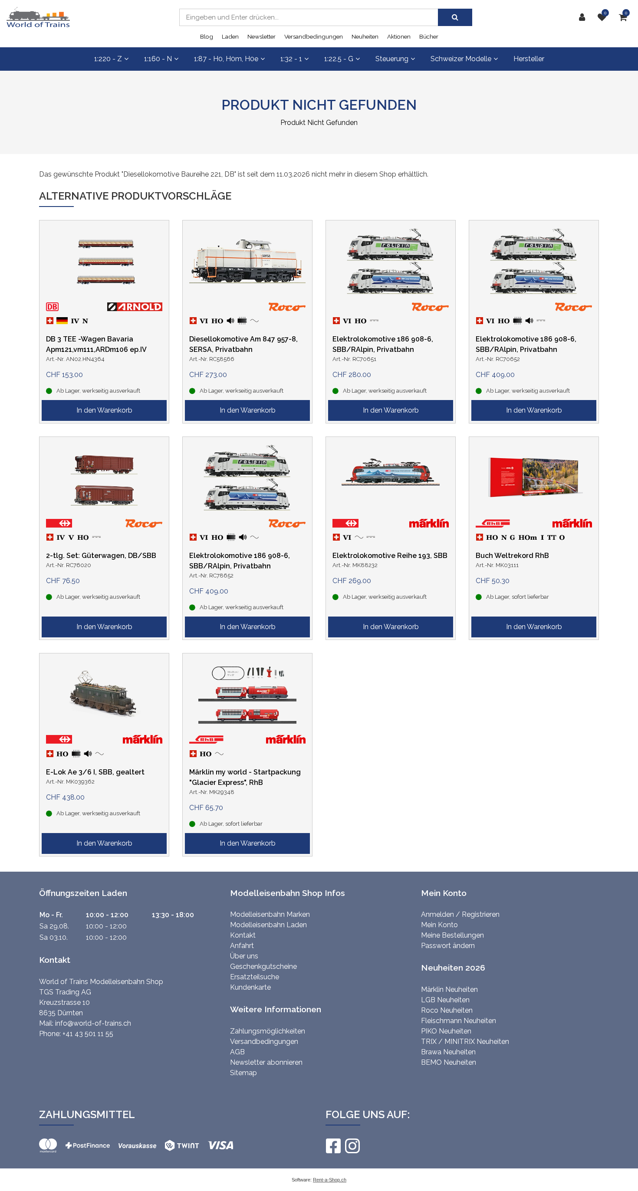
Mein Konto (439, 925)
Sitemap (243, 1073)
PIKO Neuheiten (446, 1031)
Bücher (428, 36)
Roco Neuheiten (447, 1010)
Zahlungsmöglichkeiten (267, 1031)
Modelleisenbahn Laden (268, 925)
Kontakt (243, 935)
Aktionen (399, 36)
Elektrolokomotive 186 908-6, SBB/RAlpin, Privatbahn (382, 344)
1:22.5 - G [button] (338, 59)
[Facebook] (333, 1146)
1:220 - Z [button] (108, 59)
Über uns (244, 956)
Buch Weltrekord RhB (512, 555)
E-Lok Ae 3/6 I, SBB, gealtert (95, 772)
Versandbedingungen (313, 36)
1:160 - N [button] (158, 59)
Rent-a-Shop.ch (329, 1179)
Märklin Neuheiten (449, 989)
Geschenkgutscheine (263, 966)
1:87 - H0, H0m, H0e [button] (226, 59)
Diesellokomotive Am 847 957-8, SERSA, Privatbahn (243, 344)
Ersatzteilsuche (254, 977)
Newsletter (261, 36)
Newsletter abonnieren (266, 1062)
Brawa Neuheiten (448, 1052)
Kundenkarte (250, 987)
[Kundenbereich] (584, 17)
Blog (206, 36)
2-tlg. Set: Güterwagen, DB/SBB (101, 555)
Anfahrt (242, 946)
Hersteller (528, 59)
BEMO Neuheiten (448, 1062)
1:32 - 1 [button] (291, 59)
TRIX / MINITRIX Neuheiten (465, 1041)
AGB (237, 1052)
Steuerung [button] (391, 59)
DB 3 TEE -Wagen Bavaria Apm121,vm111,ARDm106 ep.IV (96, 344)
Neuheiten (365, 36)
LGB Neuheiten (445, 1000)
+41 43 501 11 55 (87, 1034)
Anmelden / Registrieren (460, 914)
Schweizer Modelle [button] (461, 59)
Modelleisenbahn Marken (270, 914)
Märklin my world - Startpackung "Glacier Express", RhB (245, 777)
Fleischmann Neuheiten (458, 1021)
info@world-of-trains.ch (93, 1023)
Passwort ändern (448, 946)
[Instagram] (352, 1146)
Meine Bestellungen (452, 935)
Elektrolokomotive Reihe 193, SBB (389, 555)
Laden (230, 36)
